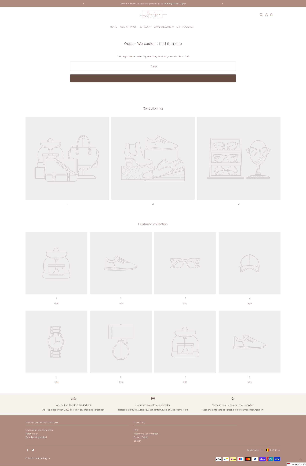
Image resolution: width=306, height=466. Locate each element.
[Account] (266, 14)
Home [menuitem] (113, 27)
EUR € (273, 450)
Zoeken (137, 440)
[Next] (222, 3)
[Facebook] (27, 450)
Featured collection (153, 224)
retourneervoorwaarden (250, 409)
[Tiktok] (33, 450)
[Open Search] (261, 14)
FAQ (136, 430)
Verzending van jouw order (39, 430)
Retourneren (32, 433)
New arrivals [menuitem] (128, 27)
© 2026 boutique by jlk (37, 458)
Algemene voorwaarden (146, 433)
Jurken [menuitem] (144, 27)
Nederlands (253, 450)
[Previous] (83, 3)
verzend (230, 409)
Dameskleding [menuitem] (162, 27)
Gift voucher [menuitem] (185, 27)
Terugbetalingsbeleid (36, 437)
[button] (296, 464)
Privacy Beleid (141, 437)
